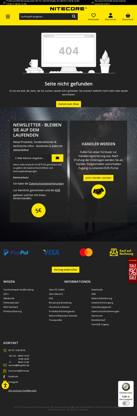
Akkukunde (8, 298)
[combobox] (44, 16)
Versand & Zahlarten (59, 307)
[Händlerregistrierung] (98, 191)
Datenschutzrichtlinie (37, 167)
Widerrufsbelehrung (101, 298)
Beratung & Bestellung (60, 302)
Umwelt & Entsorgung (102, 302)
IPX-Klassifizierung (12, 311)
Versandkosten (60, 407)
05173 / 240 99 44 (16, 350)
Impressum (97, 315)
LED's (6, 294)
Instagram (13, 382)
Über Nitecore (56, 294)
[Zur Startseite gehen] (68, 8)
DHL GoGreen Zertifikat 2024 (22, 390)
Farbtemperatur (11, 302)
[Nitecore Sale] (133, 270)
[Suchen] (74, 16)
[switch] (126, 403)
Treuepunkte (55, 320)
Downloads (97, 289)
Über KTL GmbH (56, 289)
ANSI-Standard (10, 307)
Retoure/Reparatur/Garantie (63, 315)
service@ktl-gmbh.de (18, 365)
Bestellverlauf (98, 320)
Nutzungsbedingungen (25, 171)
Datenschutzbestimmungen (46, 183)
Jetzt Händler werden (98, 177)
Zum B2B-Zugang (99, 324)
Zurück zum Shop (68, 104)
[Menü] (7, 16)
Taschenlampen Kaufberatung (18, 289)
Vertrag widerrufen (65, 269)
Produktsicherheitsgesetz (62, 311)
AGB (57, 190)
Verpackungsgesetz (101, 307)
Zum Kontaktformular (18, 370)
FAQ (51, 298)
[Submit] (57, 158)
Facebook (13, 376)
